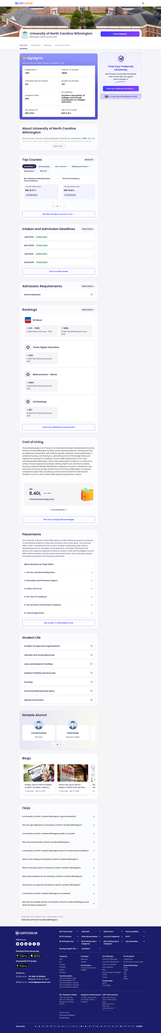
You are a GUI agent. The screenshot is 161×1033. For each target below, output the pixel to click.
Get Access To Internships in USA (58, 623)
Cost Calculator (107, 967)
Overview (23, 45)
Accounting (29, 166)
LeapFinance (128, 959)
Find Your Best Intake (58, 271)
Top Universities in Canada (68, 983)
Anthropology (45, 166)
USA (60, 959)
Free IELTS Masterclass (110, 962)
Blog (103, 970)
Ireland (61, 970)
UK (60, 962)
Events (104, 977)
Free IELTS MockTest (109, 959)
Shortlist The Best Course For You (57, 214)
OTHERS (139, 1026)
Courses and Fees (62, 45)
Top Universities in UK (67, 980)
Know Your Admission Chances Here (58, 427)
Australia (62, 967)
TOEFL (126, 970)
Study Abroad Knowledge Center (111, 973)
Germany (62, 972)
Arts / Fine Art (61, 166)
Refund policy (64, 1018)
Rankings (48, 45)
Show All (43, 171)
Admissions (35, 45)
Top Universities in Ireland (68, 987)
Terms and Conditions (67, 1015)
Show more (87, 229)
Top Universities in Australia (69, 985)
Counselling (106, 985)
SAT (125, 972)
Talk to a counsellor (109, 964)
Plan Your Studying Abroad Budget (58, 519)
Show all (88, 159)
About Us (84, 959)
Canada (62, 964)
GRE (125, 976)
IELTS (104, 983)
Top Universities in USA (67, 978)
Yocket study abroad (88, 968)
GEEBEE (83, 970)
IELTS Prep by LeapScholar (133, 962)
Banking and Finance (80, 166)
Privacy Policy (64, 1012)
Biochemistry (30, 171)
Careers (83, 962)
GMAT (126, 979)
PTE (125, 974)
